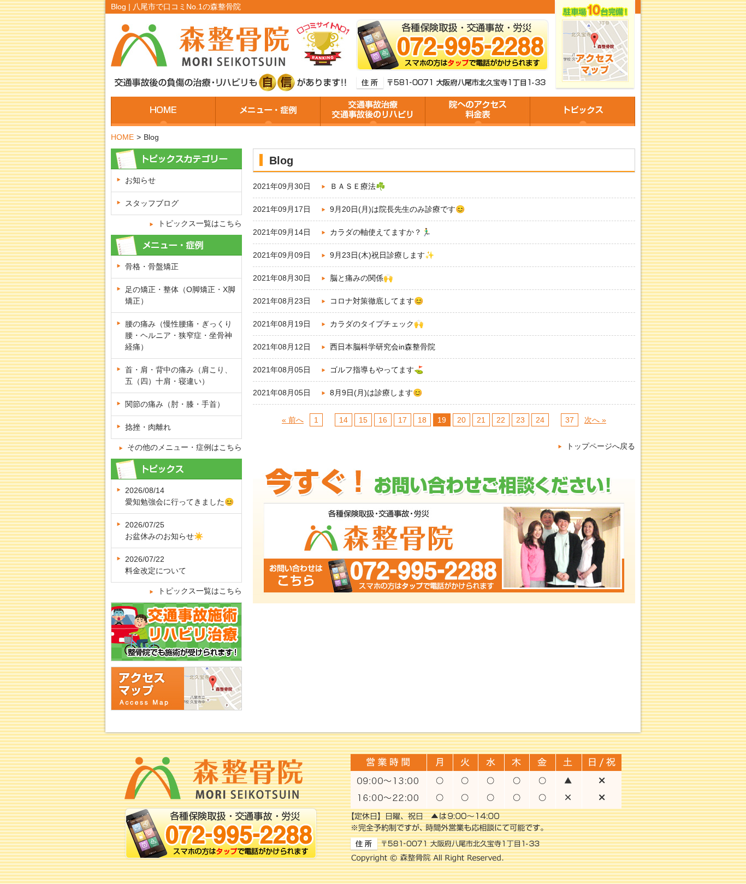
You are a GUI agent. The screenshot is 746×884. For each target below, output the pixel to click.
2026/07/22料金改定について (155, 565)
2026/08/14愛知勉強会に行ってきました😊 (179, 496)
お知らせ (140, 180)
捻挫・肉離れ (148, 427)
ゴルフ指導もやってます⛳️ (376, 369)
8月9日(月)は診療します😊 (376, 392)
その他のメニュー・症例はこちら (184, 447)
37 (569, 420)
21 (481, 420)
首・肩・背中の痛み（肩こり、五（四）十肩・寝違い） (178, 375)
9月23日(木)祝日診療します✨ (382, 255)
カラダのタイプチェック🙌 (376, 323)
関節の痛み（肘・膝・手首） (174, 404)
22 (500, 420)
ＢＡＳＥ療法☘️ (357, 186)
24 (540, 420)
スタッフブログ (152, 203)
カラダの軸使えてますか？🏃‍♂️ (380, 232)
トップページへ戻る (600, 446)
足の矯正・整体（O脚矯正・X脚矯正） (180, 295)
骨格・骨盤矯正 (152, 266)
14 (343, 420)
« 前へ (293, 420)
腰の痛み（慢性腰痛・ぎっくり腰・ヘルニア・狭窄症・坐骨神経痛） (178, 335)
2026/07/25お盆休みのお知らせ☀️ (164, 530)
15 (363, 420)
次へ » (595, 420)
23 (520, 420)
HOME (122, 137)
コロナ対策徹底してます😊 (376, 300)
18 (422, 420)
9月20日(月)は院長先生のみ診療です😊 (397, 209)
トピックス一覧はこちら (200, 223)
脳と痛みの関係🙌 (361, 278)
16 (382, 420)
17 (402, 420)
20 (461, 420)
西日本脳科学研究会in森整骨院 (382, 346)
